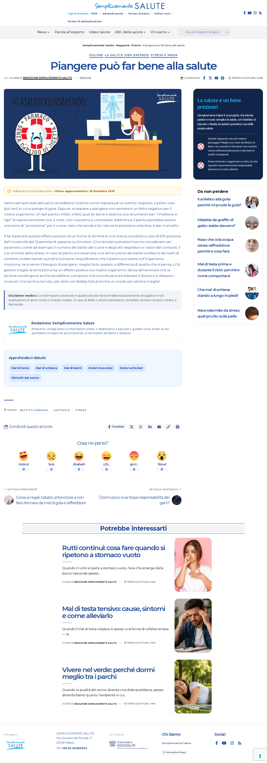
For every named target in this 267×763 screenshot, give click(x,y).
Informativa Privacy (176, 752)
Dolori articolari (131, 368)
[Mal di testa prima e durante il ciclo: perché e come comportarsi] (252, 270)
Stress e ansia (164, 55)
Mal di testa (20, 368)
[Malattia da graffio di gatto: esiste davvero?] (252, 223)
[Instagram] (255, 13)
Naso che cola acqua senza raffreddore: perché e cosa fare (215, 245)
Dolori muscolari (101, 368)
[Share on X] (210, 78)
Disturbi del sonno (25, 378)
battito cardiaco (34, 410)
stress (81, 410)
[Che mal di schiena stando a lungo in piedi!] (252, 293)
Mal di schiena (46, 368)
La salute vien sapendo (127, 55)
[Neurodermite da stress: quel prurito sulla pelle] (252, 313)
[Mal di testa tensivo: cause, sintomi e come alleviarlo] (193, 626)
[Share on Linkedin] (150, 427)
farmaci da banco (138, 13)
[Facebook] (245, 13)
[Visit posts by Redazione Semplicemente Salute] (6, 78)
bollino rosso (162, 13)
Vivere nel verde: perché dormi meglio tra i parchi (108, 673)
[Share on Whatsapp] (141, 427)
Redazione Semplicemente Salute (47, 77)
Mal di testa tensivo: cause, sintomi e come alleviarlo (113, 612)
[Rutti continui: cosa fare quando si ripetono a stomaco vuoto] (193, 565)
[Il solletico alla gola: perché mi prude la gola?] (252, 202)
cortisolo (62, 410)
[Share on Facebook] (204, 78)
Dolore (96, 55)
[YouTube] (250, 13)
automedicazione (112, 13)
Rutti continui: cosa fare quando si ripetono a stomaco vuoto (113, 551)
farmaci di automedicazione (85, 21)
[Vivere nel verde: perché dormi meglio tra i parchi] (193, 686)
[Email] (216, 78)
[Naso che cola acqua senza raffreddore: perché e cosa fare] (252, 245)
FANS (94, 13)
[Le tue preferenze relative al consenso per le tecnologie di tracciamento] (260, 756)
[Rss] (260, 13)
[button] (222, 78)
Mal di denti (73, 368)
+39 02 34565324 (74, 748)
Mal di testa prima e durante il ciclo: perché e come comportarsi (218, 270)
